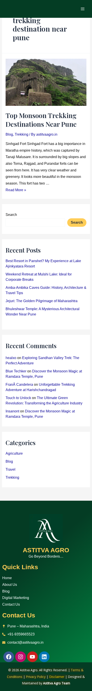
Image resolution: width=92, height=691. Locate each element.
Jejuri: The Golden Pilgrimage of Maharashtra (41, 301)
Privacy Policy (36, 677)
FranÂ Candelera (19, 384)
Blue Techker (16, 371)
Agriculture (14, 453)
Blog (9, 134)
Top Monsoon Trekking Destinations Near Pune (41, 120)
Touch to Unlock (18, 398)
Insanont (12, 411)
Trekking (21, 134)
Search (11, 215)
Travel (10, 469)
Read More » (16, 190)
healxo (11, 358)
